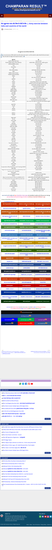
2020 (42, 268)
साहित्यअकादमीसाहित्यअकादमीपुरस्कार (42, 296)
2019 (10, 261)
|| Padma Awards (26, 296)
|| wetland (9, 288)
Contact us (49, 524)
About (31, 524)
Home (27, 524)
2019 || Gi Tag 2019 (26, 274)
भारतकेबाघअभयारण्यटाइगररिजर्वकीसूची (43, 288)
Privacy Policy (43, 524)
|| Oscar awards (43, 261)
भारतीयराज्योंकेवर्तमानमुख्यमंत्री (10, 253)
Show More (47, 418)
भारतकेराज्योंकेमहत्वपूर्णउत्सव (26, 282)
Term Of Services (36, 524)
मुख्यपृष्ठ (2, 21)
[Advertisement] (26, 369)
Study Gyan (6, 21)
